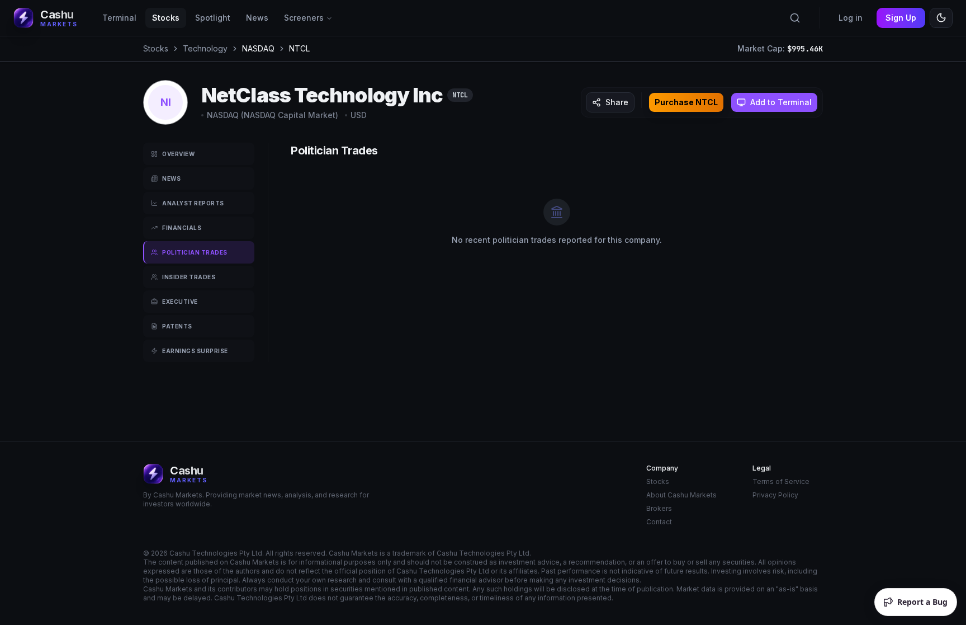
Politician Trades (195, 252)
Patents (177, 326)
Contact (659, 522)
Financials (181, 227)
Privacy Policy (775, 495)
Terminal (119, 17)
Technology (205, 48)
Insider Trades (188, 277)
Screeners (304, 17)
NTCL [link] (299, 48)
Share (616, 102)
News (257, 17)
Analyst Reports (193, 203)
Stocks (165, 17)
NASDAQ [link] (258, 48)
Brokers (659, 508)
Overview (178, 154)
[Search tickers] (795, 18)
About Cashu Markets (681, 495)
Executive (180, 301)
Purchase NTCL (686, 102)
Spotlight (212, 17)
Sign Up (901, 17)
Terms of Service (780, 481)
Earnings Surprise (195, 350)
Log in (851, 17)
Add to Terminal (781, 102)
